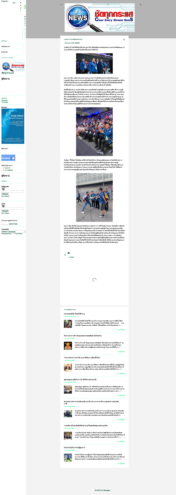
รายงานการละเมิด (7, 57)
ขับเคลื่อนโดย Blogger (102, 490)
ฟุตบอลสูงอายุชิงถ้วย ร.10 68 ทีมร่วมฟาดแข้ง (80, 380)
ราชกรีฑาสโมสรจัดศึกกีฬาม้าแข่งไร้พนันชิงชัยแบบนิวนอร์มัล (86, 426)
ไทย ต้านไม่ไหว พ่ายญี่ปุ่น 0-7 (74, 447)
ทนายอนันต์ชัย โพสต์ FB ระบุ (74, 314)
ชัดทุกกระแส (25, 21)
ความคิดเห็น (8, 170)
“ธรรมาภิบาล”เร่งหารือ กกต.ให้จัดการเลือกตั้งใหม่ (82, 358)
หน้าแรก (4, 41)
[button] (124, 39)
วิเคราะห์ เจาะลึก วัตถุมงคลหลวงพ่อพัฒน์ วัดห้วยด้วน (83, 336)
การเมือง (71, 257)
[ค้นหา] (141, 5)
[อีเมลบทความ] (69, 253)
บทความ (7, 168)
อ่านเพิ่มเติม (121, 330)
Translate (18, 233)
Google (4, 100)
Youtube (4, 102)
